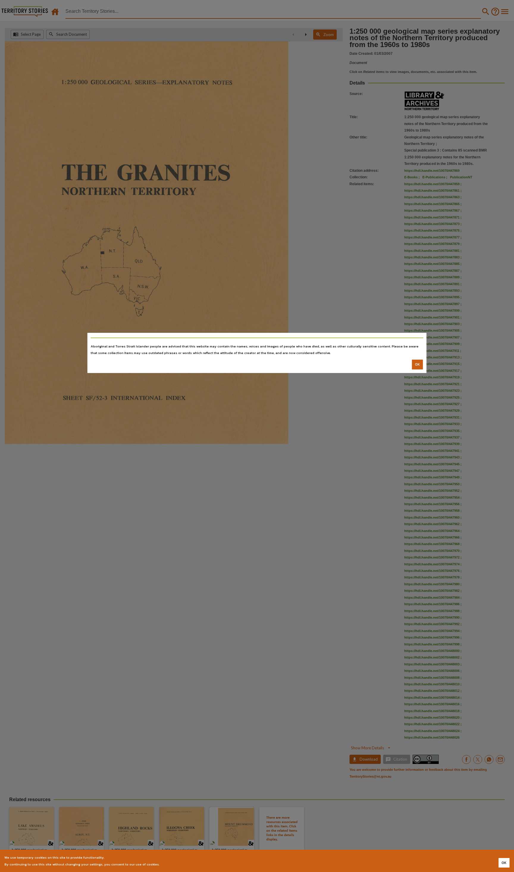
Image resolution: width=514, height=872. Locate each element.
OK (417, 364)
